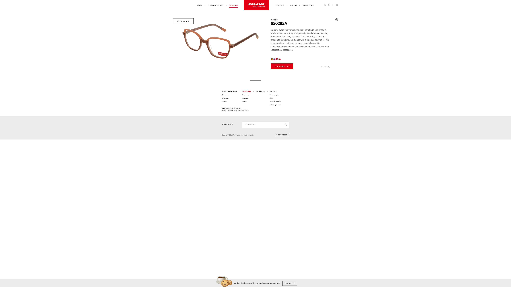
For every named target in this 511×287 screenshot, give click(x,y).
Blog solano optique (231, 108)
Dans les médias (275, 101)
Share (323, 67)
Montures (233, 5)
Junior (224, 101)
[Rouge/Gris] (277, 59)
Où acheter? (282, 66)
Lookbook (279, 5)
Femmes (225, 95)
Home (199, 5)
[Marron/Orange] (272, 59)
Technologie (308, 5)
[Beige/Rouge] (279, 59)
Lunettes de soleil (215, 5)
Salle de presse (275, 105)
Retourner (183, 21)
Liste (271, 98)
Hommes (225, 98)
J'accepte (290, 283)
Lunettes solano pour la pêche (235, 110)
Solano (293, 5)
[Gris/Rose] (274, 59)
